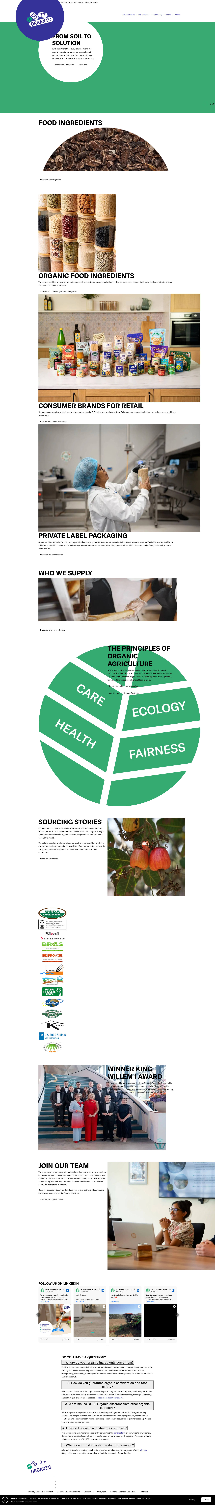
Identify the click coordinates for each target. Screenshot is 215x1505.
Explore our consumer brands (53, 421)
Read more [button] (44, 1302)
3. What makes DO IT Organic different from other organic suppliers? (107, 1406)
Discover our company (64, 64)
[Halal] (52, 1013)
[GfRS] (52, 969)
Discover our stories (49, 858)
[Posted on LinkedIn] (67, 1290)
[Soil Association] (52, 980)
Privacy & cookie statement (40, 1491)
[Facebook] (58, 1484)
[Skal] (52, 935)
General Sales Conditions (68, 1491)
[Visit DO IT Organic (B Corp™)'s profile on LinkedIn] (42, 1290)
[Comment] (46, 1339)
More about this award (119, 1098)
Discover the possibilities (51, 554)
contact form (119, 1433)
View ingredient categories (65, 291)
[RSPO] (52, 1047)
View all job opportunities (51, 1199)
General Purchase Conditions (123, 1491)
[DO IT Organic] (40, 1466)
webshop (143, 1450)
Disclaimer (88, 1491)
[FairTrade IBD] (52, 991)
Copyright (101, 1491)
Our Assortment (129, 14)
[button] (38, 1315)
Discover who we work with (52, 630)
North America (92, 2)
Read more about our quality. (111, 1397)
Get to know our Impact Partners (124, 693)
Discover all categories (50, 179)
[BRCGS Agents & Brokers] (52, 957)
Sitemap (144, 1491)
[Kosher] (52, 1025)
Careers (168, 14)
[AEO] (52, 1002)
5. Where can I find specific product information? (98, 1445)
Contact (177, 14)
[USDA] (52, 913)
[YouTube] (58, 1488)
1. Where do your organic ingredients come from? (97, 1362)
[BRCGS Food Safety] (52, 946)
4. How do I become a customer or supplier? (94, 1428)
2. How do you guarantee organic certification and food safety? (107, 1385)
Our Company (143, 14)
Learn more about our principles (123, 686)
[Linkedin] (58, 1481)
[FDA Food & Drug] (52, 1036)
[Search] (186, 14)
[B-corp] (52, 924)
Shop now (44, 291)
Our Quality (157, 14)
